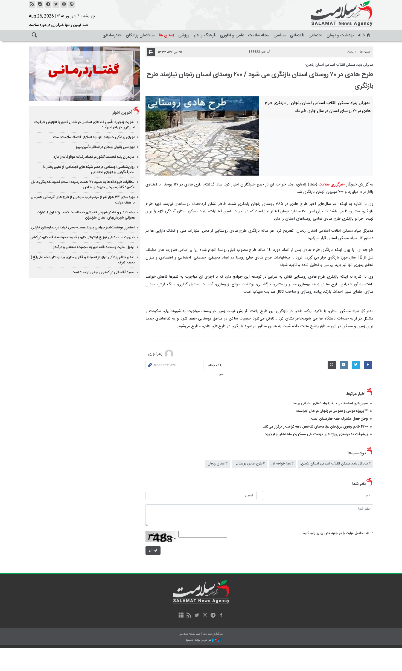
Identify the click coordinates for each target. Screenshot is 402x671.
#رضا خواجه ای (282, 464)
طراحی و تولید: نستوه (199, 640)
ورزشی (184, 35)
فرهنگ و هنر (204, 35)
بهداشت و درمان (340, 35)
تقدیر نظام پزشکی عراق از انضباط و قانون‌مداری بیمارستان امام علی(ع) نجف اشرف (83, 260)
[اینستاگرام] (63, 4)
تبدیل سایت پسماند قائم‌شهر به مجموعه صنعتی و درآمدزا (94, 247)
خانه (361, 35)
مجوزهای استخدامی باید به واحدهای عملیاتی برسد (330, 403)
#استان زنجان (218, 464)
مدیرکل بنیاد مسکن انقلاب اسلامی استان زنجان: (339, 65)
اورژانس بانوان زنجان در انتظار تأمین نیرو (105, 147)
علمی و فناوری (232, 35)
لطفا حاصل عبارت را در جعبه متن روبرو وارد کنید (338, 533)
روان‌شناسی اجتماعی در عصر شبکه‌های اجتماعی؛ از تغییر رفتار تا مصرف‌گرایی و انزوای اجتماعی (89, 169)
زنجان (351, 51)
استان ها (166, 35)
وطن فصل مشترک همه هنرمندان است (339, 419)
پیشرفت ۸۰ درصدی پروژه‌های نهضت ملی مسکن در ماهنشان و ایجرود (316, 434)
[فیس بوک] (220, 616)
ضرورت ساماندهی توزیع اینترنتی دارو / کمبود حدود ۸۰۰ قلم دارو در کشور (82, 237)
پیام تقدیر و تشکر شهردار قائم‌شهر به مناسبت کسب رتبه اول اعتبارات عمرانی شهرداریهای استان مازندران (86, 215)
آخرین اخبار (122, 113)
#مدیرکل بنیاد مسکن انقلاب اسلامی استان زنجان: (335, 464)
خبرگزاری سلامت (329, 13)
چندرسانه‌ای (112, 35)
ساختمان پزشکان (140, 35)
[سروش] (48, 4)
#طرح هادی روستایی (249, 464)
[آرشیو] (180, 616)
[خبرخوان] (32, 4)
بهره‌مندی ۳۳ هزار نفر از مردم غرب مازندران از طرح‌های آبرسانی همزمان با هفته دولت (83, 199)
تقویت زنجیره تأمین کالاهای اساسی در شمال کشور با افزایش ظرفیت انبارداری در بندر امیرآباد (84, 124)
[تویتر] (56, 4)
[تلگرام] (212, 616)
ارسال (153, 550)
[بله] (40, 4)
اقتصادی (297, 35)
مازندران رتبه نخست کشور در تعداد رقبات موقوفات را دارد (94, 157)
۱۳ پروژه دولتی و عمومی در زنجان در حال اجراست (332, 411)
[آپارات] (71, 4)
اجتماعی (315, 35)
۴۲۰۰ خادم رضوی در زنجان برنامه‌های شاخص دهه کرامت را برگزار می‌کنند (315, 427)
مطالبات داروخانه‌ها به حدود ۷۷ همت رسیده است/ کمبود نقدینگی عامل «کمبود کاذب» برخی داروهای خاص (83, 184)
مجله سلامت (258, 35)
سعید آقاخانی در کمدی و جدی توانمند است (103, 272)
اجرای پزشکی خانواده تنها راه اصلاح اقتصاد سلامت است (94, 137)
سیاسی (279, 35)
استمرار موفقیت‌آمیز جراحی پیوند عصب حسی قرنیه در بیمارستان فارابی (83, 228)
